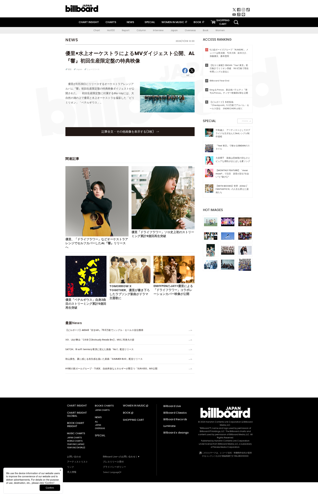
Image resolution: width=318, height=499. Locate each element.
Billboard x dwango (176, 433)
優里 (70, 69)
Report (126, 30)
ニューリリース (93, 69)
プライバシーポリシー (114, 467)
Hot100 (111, 30)
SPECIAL (150, 22)
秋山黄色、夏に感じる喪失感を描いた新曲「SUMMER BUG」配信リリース (104, 359)
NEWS (130, 22)
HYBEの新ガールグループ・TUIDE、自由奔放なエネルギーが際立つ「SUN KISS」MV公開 (111, 368)
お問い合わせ (74, 456)
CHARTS (111, 22)
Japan (174, 30)
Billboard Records (175, 419)
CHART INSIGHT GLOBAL (77, 414)
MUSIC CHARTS (76, 433)
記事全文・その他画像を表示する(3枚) (128, 131)
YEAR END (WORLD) (76, 447)
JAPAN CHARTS (74, 437)
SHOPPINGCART (223, 22)
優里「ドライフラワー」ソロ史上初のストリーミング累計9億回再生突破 (163, 234)
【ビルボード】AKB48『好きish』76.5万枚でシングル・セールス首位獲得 (105, 330)
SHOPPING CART (133, 420)
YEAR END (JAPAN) (75, 444)
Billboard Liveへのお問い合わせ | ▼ (121, 456)
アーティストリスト (77, 461)
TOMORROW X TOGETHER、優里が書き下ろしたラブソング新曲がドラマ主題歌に (129, 292)
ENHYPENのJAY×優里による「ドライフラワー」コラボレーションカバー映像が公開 (173, 290)
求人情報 (71, 472)
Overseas (190, 30)
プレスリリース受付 (113, 461)
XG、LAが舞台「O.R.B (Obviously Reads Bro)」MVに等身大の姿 (99, 339)
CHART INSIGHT (89, 22)
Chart (96, 30)
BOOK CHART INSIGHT (75, 425)
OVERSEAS (100, 428)
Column (141, 30)
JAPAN (98, 425)
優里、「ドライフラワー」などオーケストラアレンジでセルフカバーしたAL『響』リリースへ (96, 243)
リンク (70, 467)
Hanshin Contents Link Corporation (223, 421)
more (245, 121)
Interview (158, 30)
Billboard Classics (175, 413)
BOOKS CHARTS (104, 405)
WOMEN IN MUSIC (172, 22)
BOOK (197, 22)
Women (220, 30)
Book (205, 30)
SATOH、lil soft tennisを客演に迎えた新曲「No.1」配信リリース (99, 349)
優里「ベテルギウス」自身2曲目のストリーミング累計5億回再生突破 (85, 304)
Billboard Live (172, 406)
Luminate (169, 426)
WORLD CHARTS (75, 440)
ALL (96, 421)
